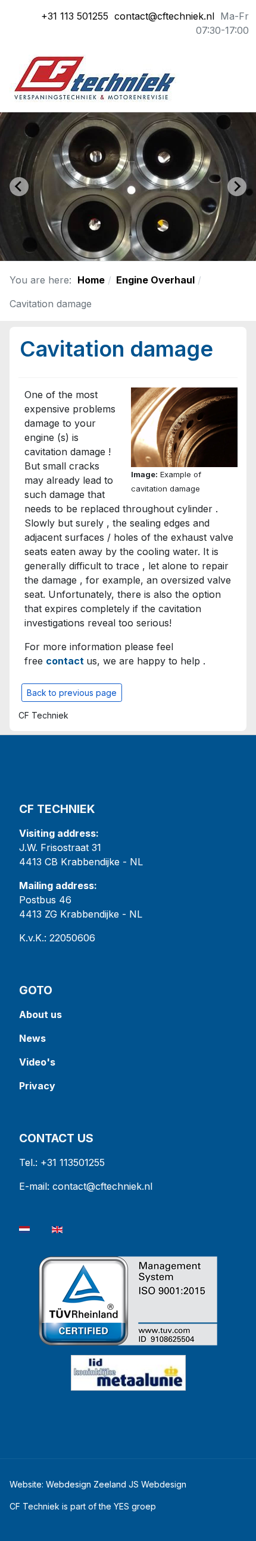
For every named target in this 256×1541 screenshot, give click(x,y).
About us (40, 1014)
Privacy (38, 1086)
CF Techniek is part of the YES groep (83, 1506)
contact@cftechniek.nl (164, 16)
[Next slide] (236, 186)
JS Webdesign (157, 1484)
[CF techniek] (95, 77)
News (32, 1038)
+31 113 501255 (74, 16)
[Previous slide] (19, 186)
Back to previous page (72, 693)
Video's (37, 1062)
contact (65, 661)
